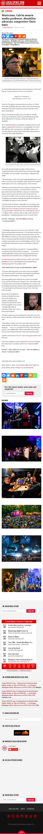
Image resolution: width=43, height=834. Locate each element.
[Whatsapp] (34, 375)
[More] (4, 380)
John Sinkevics (8, 27)
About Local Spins (14, 809)
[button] (39, 3)
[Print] (20, 36)
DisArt (14, 125)
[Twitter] (8, 36)
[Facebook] (4, 36)
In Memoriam (8, 11)
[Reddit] (24, 36)
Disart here (24, 341)
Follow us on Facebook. (24, 368)
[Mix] (30, 375)
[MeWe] (26, 375)
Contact (23, 809)
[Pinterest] (16, 36)
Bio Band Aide (30, 809)
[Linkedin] (12, 36)
